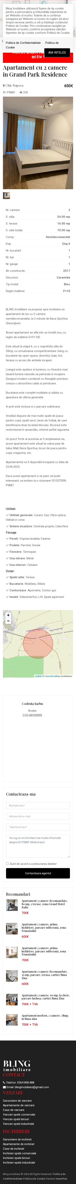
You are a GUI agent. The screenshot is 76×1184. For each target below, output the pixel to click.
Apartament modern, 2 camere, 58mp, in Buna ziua (45, 1017)
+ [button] (8, 615)
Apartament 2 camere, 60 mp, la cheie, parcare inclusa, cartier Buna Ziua (46, 996)
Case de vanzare (13, 1110)
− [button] (8, 621)
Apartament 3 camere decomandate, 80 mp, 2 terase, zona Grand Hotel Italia (45, 904)
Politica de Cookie (34, 1178)
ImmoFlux (61, 1178)
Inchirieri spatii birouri (16, 1158)
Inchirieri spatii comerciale (19, 1153)
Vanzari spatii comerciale (19, 1114)
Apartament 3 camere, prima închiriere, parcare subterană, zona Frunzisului (44, 951)
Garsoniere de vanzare (17, 1100)
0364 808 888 (25, 1082)
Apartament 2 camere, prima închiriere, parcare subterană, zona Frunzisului (44, 927)
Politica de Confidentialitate (23, 43)
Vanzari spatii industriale (18, 1124)
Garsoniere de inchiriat (17, 1139)
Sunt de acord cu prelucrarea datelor (33, 864)
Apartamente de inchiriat (18, 1144)
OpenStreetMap (52, 676)
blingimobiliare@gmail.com (32, 1087)
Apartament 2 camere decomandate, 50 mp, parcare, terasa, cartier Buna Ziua (45, 975)
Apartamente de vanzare (18, 1105)
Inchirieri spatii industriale (19, 1162)
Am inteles (57, 52)
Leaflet (38, 676)
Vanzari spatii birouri (16, 1119)
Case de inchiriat (13, 1148)
